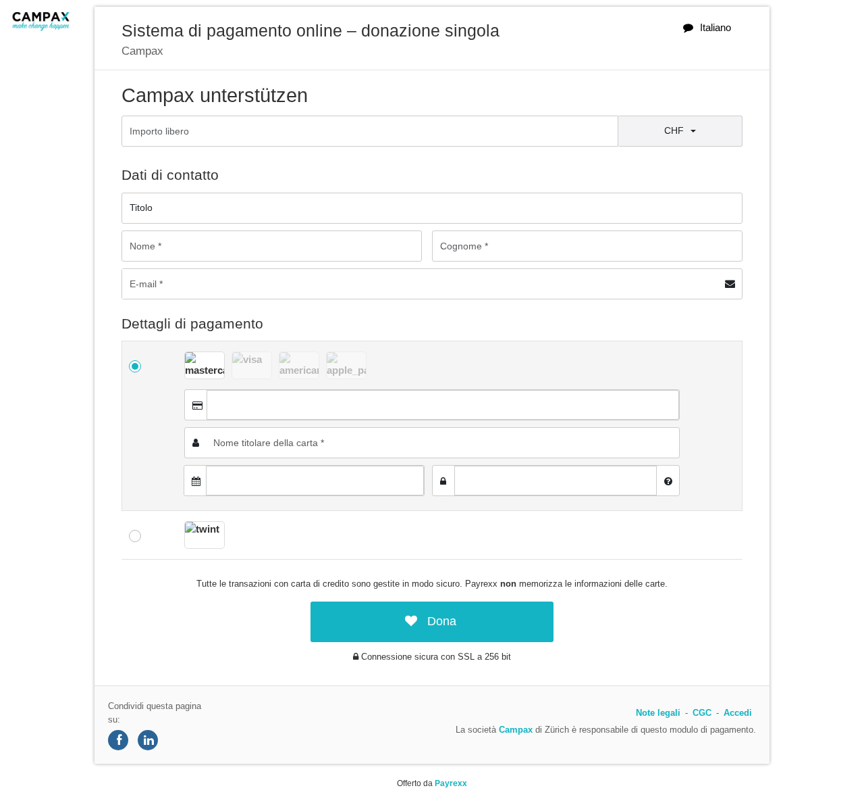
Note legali (658, 713)
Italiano (715, 27)
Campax (516, 730)
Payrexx (451, 783)
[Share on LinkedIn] (148, 740)
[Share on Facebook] (118, 740)
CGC (702, 713)
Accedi (738, 713)
